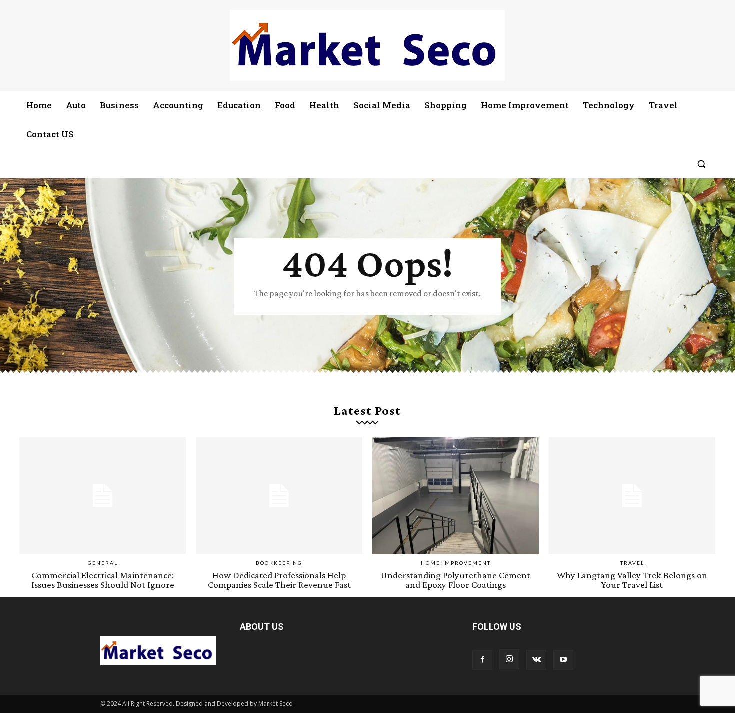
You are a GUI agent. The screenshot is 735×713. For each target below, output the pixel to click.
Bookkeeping (279, 563)
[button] (702, 164)
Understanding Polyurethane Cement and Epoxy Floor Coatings (455, 580)
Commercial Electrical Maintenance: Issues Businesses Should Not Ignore (103, 580)
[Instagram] (510, 660)
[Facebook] (482, 660)
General (103, 563)
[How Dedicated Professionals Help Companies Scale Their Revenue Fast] (279, 496)
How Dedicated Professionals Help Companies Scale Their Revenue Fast (279, 580)
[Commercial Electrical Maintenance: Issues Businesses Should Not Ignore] (103, 496)
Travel (632, 563)
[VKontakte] (536, 660)
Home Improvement (456, 563)
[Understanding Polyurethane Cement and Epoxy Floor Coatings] (455, 496)
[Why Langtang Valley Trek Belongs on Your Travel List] (632, 496)
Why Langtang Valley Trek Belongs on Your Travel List (632, 580)
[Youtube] (564, 660)
